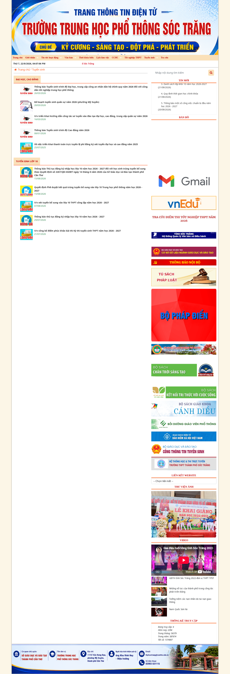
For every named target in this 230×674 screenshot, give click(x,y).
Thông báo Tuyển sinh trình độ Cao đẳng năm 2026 (61, 130)
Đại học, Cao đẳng (27, 79)
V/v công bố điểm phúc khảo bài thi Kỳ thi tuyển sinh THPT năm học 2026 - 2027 (77, 230)
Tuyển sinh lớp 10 (27, 161)
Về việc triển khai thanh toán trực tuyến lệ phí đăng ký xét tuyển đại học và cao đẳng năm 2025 (86, 144)
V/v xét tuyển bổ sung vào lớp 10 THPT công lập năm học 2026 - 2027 (71, 202)
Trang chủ (24, 69)
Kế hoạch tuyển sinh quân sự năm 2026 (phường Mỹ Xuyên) (66, 102)
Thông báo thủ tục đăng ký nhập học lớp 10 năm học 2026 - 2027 (69, 216)
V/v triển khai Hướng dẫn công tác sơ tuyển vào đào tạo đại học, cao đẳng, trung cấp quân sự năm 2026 (91, 116)
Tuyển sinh (38, 69)
